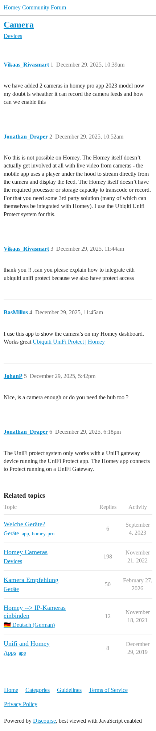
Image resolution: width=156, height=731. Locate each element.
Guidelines (69, 690)
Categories (37, 690)
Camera (19, 24)
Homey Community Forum (35, 7)
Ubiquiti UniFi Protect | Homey (69, 342)
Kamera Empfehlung (31, 579)
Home (11, 690)
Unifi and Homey (27, 643)
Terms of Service (108, 690)
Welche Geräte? (24, 524)
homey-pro (43, 533)
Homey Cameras (26, 552)
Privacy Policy (20, 704)
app (25, 533)
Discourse (44, 721)
